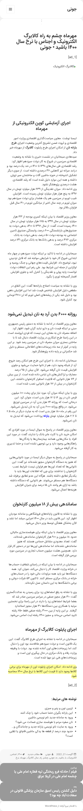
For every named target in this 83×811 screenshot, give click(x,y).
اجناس (13, 754)
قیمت (44, 262)
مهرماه (23, 758)
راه (41, 758)
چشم (45, 758)
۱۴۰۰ (20, 754)
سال (37, 758)
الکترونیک (72, 758)
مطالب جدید (34, 754)
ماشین (45, 175)
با (65, 758)
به (57, 758)
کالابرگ (30, 758)
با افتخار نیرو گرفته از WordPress (61, 806)
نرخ (17, 758)
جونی (72, 9)
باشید (61, 758)
